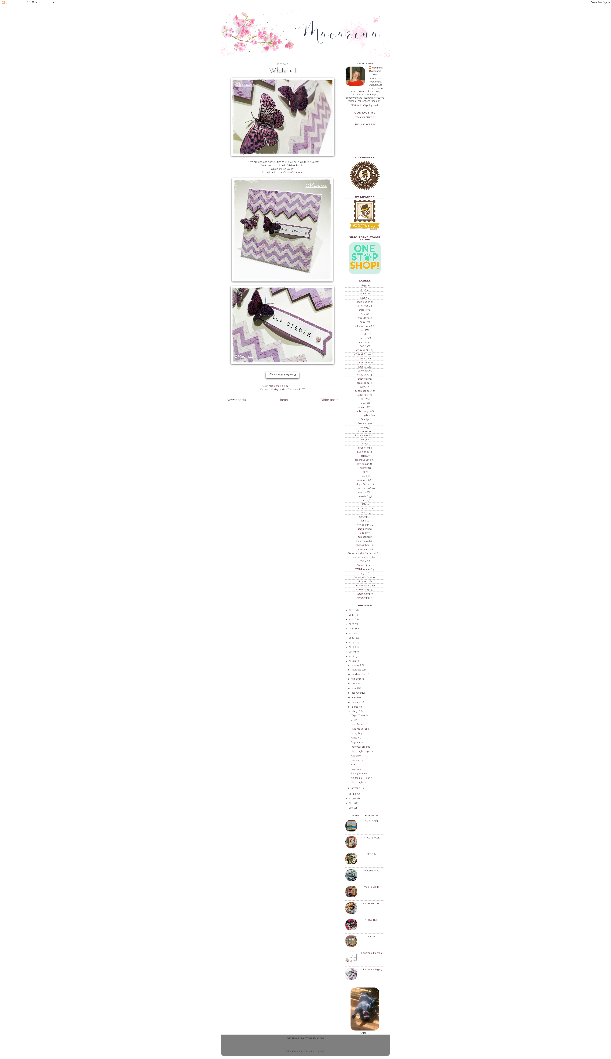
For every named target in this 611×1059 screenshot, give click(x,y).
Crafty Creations (292, 172)
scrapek (362, 536)
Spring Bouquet (359, 773)
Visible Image (362, 589)
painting (362, 516)
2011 (351, 807)
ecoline (362, 407)
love (362, 476)
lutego (354, 711)
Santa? (371, 936)
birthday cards (277, 389)
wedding (362, 597)
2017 (351, 651)
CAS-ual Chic (363, 350)
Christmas (362, 362)
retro (362, 532)
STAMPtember (362, 569)
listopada (356, 669)
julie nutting (363, 451)
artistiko (362, 309)
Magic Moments (359, 715)
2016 (351, 656)
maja (354, 697)
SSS (362, 561)
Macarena (377, 67)
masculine (362, 480)
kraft (362, 455)
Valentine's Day (362, 577)
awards (362, 318)
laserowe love (363, 459)
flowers (362, 423)
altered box (362, 301)
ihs (363, 443)
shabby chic (362, 541)
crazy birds (363, 374)
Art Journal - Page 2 (361, 778)
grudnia (355, 665)
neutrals (362, 496)
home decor (362, 435)
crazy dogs (363, 382)
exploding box (362, 415)
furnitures (363, 431)
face (363, 419)
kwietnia (355, 702)
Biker (354, 719)
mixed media (362, 488)
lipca (354, 688)
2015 (351, 661)
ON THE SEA (371, 821)
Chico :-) (363, 358)
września (356, 678)
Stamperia (362, 565)
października (358, 674)
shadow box (362, 545)
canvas (362, 338)
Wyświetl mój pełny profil (364, 105)
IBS (362, 439)
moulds (362, 492)
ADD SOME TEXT (371, 903)
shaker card (362, 549)
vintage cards (362, 585)
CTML (363, 386)
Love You (356, 769)
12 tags (363, 285)
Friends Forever (359, 760)
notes (363, 500)
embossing (362, 411)
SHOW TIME (371, 920)
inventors (363, 447)
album (362, 293)
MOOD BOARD (371, 870)
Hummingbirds (359, 782)
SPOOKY (371, 854)
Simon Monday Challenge (362, 553)
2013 (351, 798)
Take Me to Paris (360, 728)
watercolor (362, 593)
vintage (362, 581)
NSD (363, 504)
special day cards (362, 557)
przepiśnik (363, 528)
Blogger (320, 1051)
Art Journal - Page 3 (371, 969)
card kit (363, 342)
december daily (363, 390)
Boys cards (357, 742)
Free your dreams (360, 746)
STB (353, 764)
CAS (288, 389)
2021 (351, 633)
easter (363, 403)
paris (363, 520)
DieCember (363, 395)
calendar (363, 334)
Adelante (356, 755)
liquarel (363, 468)
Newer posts (236, 400)
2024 (351, 619)
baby (362, 322)
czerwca (356, 692)
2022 (351, 628)
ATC (363, 313)
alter (362, 297)
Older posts (329, 400)
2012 (351, 803)
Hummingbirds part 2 (362, 751)
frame (362, 427)
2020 (351, 637)
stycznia (355, 788)
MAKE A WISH (371, 887)
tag (362, 573)
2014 (351, 793)
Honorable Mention (371, 953)
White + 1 (356, 737)
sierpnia (355, 683)
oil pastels (362, 508)
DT (303, 389)
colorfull (296, 389)
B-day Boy (356, 733)
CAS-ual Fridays (362, 354)
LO (363, 472)
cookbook (363, 370)
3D (361, 289)
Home (283, 400)
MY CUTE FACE (371, 837)
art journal (362, 305)
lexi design (363, 464)
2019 (351, 642)
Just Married (357, 724)
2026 (351, 610)
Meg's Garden (363, 484)
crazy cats (363, 378)
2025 (351, 614)
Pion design (362, 524)
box (363, 330)
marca (354, 706)
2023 (351, 624)
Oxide (362, 512)
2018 (351, 647)
